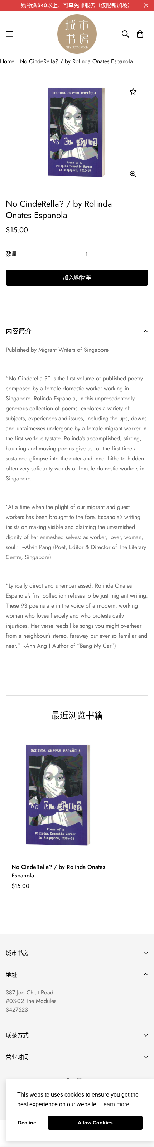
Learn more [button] (114, 1104)
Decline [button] (27, 1123)
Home (7, 61)
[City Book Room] (77, 34)
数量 (11, 254)
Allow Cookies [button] (95, 1123)
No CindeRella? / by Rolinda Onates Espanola (76, 61)
